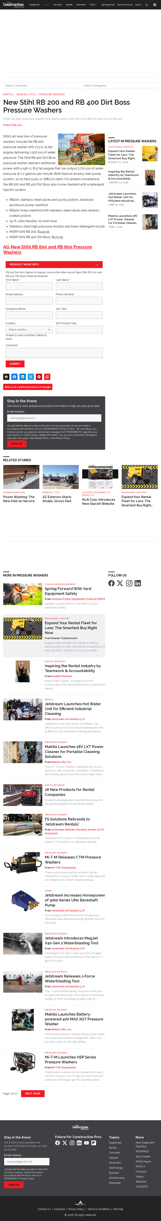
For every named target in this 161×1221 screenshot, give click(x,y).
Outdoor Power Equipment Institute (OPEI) (78, 599)
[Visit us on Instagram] (129, 582)
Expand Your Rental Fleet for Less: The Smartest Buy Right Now (121, 154)
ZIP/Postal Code (66, 323)
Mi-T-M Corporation (64, 867)
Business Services (14, 492)
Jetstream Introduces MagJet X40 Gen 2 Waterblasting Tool (71, 940)
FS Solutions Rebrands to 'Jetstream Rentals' (67, 821)
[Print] (6, 377)
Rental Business (55, 785)
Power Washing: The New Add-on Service (19, 499)
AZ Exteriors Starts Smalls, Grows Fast (57, 499)
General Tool (26, 94)
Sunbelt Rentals (62, 676)
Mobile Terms (42, 438)
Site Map (118, 1209)
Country (11, 323)
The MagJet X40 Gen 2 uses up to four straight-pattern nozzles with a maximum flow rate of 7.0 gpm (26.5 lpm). (74, 957)
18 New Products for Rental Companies (69, 792)
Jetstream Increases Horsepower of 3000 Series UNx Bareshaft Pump (75, 900)
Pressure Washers (52, 94)
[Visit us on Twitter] (120, 582)
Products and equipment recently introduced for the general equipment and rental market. (74, 801)
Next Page (32, 1093)
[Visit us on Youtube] (86, 1142)
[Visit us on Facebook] (111, 582)
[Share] (14, 377)
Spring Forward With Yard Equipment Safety (68, 591)
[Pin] (39, 377)
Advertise (59, 1209)
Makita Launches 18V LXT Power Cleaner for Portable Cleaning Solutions (123, 219)
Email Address (15, 294)
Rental (8, 94)
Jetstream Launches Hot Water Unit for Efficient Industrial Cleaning (122, 197)
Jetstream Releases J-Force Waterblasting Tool (70, 978)
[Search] (146, 5)
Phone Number (65, 294)
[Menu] (155, 5)
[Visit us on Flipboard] (93, 1142)
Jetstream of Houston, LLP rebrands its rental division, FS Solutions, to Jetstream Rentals (72, 839)
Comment (12, 345)
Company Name (15, 309)
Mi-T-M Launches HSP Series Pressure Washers (70, 1059)
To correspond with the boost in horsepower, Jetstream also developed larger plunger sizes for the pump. (75, 919)
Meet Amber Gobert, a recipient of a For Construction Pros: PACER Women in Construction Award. (75, 684)
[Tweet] (31, 377)
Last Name (63, 280)
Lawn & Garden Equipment (60, 584)
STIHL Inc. (16, 125)
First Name (13, 280)
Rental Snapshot (55, 661)
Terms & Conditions (98, 1209)
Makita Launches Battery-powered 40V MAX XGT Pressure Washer (74, 1019)
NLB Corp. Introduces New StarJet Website (98, 502)
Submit (15, 363)
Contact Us (44, 1209)
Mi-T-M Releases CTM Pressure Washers (73, 859)
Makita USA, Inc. (62, 762)
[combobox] (41, 86)
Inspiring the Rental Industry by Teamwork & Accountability (123, 175)
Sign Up (16, 443)
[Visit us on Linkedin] (138, 582)
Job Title (62, 309)
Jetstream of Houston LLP (68, 719)
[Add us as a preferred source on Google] (47, 377)
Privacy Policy (63, 438)
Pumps (48, 891)
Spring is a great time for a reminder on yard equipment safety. (71, 605)
